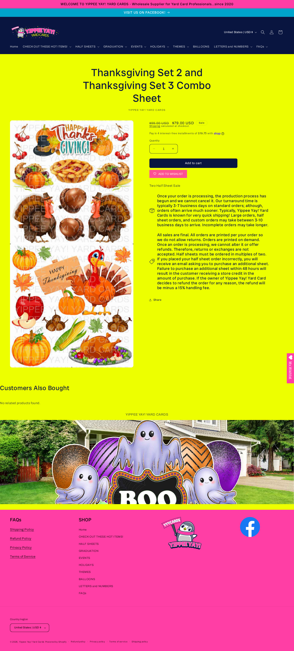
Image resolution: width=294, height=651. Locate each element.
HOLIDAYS (86, 564)
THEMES (85, 571)
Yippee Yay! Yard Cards (31, 642)
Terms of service (118, 642)
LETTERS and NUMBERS (96, 585)
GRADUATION (89, 550)
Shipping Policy (22, 529)
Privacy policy (97, 642)
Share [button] (157, 299)
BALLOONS (87, 578)
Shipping (154, 126)
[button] (46, 46)
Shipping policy (140, 642)
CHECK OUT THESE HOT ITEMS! (101, 536)
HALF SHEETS (89, 543)
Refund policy (78, 642)
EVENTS (84, 557)
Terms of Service (23, 556)
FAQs (82, 592)
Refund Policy (20, 538)
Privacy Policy (21, 547)
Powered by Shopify (56, 642)
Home (83, 529)
